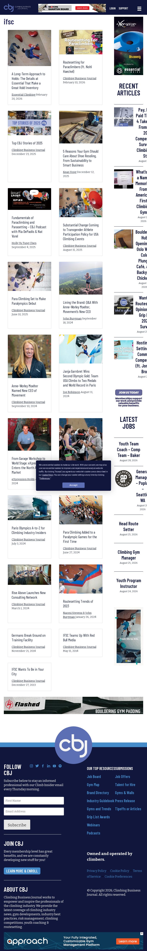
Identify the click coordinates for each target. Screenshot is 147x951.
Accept (73, 485)
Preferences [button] (45, 478)
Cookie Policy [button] (47, 475)
